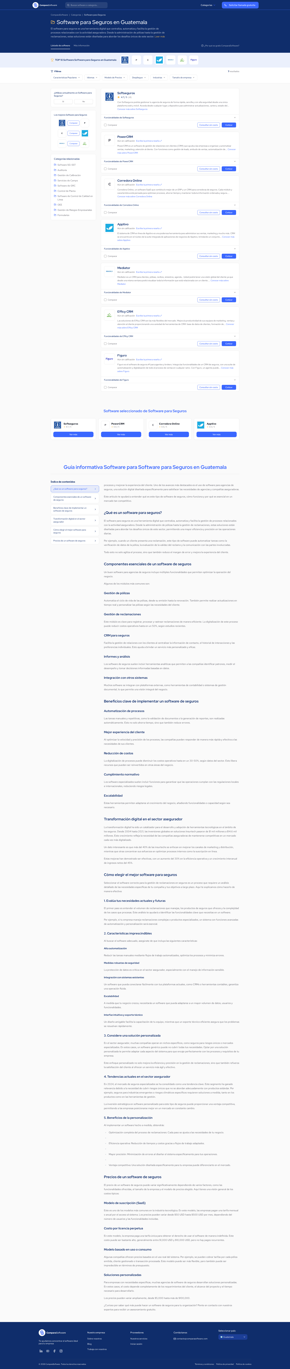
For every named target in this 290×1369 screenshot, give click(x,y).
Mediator (123, 268)
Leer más (160, 36)
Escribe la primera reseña (148, 140)
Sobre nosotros (94, 1338)
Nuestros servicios (138, 1338)
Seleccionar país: (227, 1330)
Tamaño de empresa (181, 77)
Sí (63, 101)
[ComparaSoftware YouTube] (47, 1351)
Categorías (206, 5)
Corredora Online (129, 181)
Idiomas (90, 77)
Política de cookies (243, 1364)
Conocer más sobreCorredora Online (134, 196)
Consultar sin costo (208, 125)
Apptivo (123, 224)
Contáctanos (180, 1332)
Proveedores (137, 1332)
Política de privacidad (225, 1364)
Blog (89, 1344)
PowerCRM (125, 137)
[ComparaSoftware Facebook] (54, 1351)
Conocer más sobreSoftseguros (132, 109)
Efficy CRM (125, 312)
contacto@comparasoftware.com (192, 1338)
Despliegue (137, 77)
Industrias (157, 77)
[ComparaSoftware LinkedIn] (41, 1351)
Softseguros (126, 93)
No (83, 101)
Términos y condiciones (204, 1364)
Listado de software (60, 45)
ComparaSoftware (59, 14)
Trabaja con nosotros (97, 1349)
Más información (82, 45)
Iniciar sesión (136, 1344)
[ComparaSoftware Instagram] (61, 1351)
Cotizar (228, 125)
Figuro (122, 355)
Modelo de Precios (113, 77)
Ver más (80, 434)
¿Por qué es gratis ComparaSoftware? (221, 45)
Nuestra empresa (96, 1332)
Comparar (74, 123)
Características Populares (65, 77)
